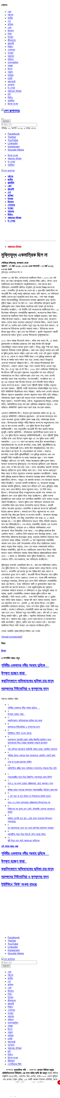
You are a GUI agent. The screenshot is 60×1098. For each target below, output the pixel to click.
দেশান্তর (11, 49)
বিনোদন (11, 30)
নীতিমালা (11, 1060)
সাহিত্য (11, 59)
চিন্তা (10, 68)
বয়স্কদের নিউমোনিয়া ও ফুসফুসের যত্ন (25, 688)
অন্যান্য (11, 84)
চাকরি (10, 78)
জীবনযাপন (12, 40)
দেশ (9, 21)
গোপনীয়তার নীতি (14, 1064)
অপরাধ (10, 52)
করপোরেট (11, 81)
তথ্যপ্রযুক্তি (13, 62)
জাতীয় (10, 18)
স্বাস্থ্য (10, 65)
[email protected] (11, 636)
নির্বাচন (10, 46)
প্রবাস (10, 72)
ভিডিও (10, 97)
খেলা (9, 27)
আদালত (11, 56)
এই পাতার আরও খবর (9, 846)
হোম (9, 11)
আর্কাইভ (11, 100)
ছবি (9, 94)
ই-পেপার (11, 87)
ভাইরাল (11, 75)
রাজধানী (11, 43)
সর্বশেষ (10, 14)
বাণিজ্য (10, 24)
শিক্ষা (10, 33)
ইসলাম (10, 37)
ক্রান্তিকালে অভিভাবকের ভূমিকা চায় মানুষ (27, 680)
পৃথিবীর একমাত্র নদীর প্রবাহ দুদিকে (25, 665)
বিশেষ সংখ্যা (13, 103)
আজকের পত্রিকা (14, 91)
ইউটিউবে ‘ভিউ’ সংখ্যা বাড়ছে (19, 884)
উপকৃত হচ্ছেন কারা (14, 673)
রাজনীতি (11, 182)
